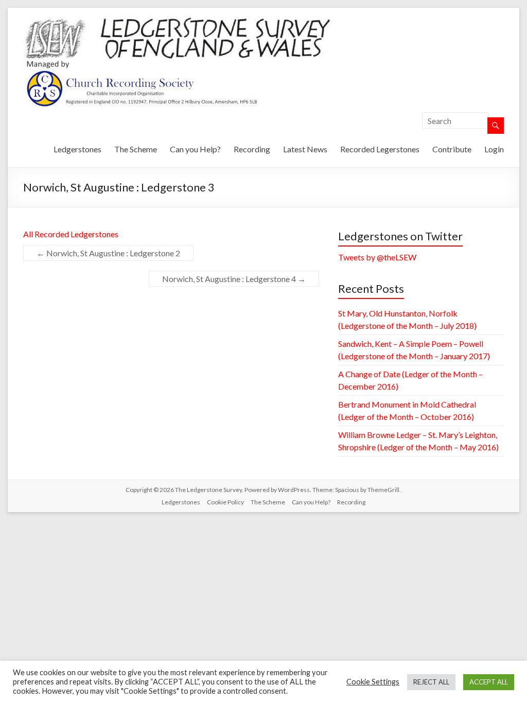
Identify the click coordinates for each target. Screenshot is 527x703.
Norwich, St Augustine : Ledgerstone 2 (108, 253)
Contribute (451, 149)
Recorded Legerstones (379, 149)
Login (494, 149)
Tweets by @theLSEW (377, 257)
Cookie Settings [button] (372, 681)
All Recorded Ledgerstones (70, 234)
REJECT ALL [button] (431, 682)
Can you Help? (195, 149)
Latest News (305, 149)
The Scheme (135, 149)
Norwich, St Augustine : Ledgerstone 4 (234, 279)
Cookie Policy (225, 502)
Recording (252, 149)
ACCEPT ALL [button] (488, 682)
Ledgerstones (77, 149)
